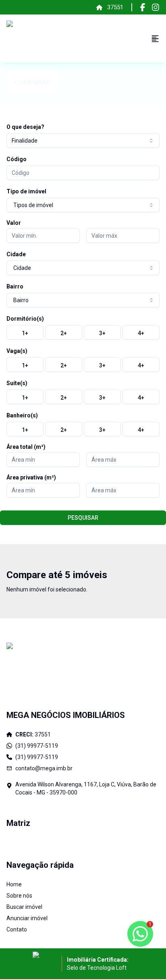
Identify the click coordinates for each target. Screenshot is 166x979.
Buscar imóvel (24, 907)
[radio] (25, 332)
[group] (83, 332)
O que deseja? (25, 127)
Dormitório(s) (25, 318)
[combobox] (83, 140)
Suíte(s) (16, 383)
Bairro (14, 286)
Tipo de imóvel (26, 191)
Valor (13, 223)
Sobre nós (19, 895)
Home (14, 884)
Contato (16, 929)
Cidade (16, 254)
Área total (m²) (26, 447)
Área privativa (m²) (31, 477)
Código (16, 159)
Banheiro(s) (22, 415)
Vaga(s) (16, 351)
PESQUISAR (83, 517)
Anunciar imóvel (27, 918)
